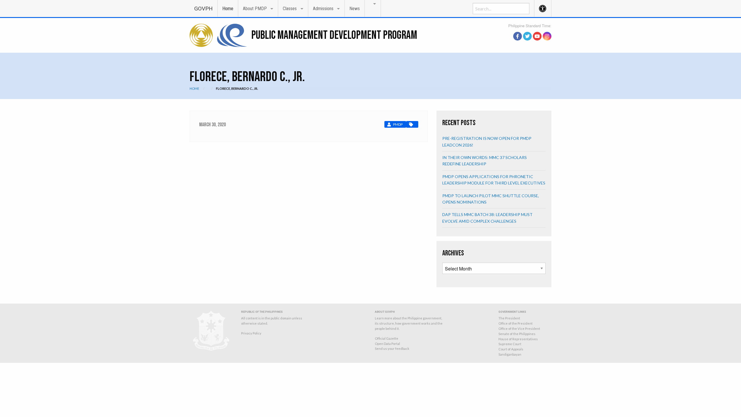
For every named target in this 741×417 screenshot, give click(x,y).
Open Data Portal (387, 343)
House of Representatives (518, 339)
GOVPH (203, 8)
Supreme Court (509, 344)
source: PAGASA (538, 30)
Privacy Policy (251, 333)
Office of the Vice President (519, 328)
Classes (290, 8)
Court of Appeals (510, 349)
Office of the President (515, 323)
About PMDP (255, 8)
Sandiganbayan (509, 354)
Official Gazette (386, 338)
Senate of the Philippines (516, 334)
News (354, 8)
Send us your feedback (392, 348)
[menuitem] (203, 8)
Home (227, 8)
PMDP (398, 124)
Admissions (323, 8)
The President (509, 318)
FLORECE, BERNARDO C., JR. (237, 88)
